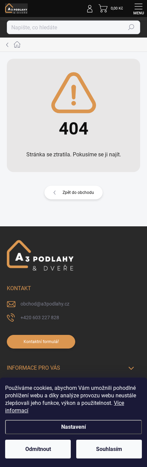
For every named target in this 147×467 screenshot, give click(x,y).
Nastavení (73, 427)
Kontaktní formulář (41, 341)
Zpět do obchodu (78, 192)
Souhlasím (109, 449)
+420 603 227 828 (40, 317)
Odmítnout (38, 449)
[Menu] (138, 8)
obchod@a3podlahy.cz (45, 304)
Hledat (131, 27)
